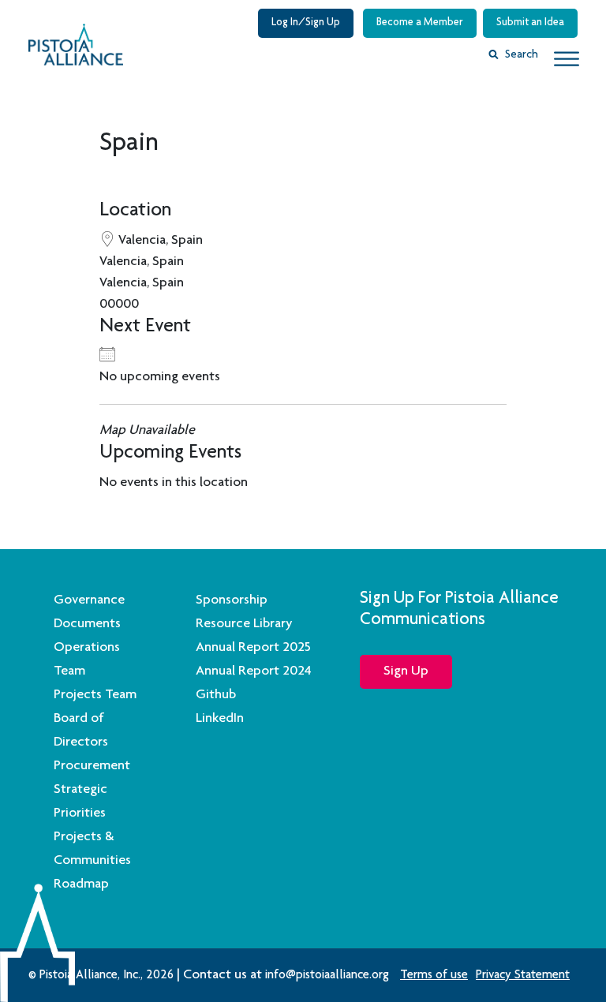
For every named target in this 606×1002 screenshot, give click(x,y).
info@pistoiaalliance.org (327, 976)
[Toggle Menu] (566, 58)
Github (216, 695)
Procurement (92, 766)
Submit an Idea (530, 22)
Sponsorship (231, 600)
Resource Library (244, 624)
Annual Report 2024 (254, 671)
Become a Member (419, 22)
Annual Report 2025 (253, 648)
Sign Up (405, 671)
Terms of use (434, 976)
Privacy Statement (523, 976)
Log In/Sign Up (305, 22)
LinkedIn (220, 719)
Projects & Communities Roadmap (92, 861)
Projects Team (95, 695)
